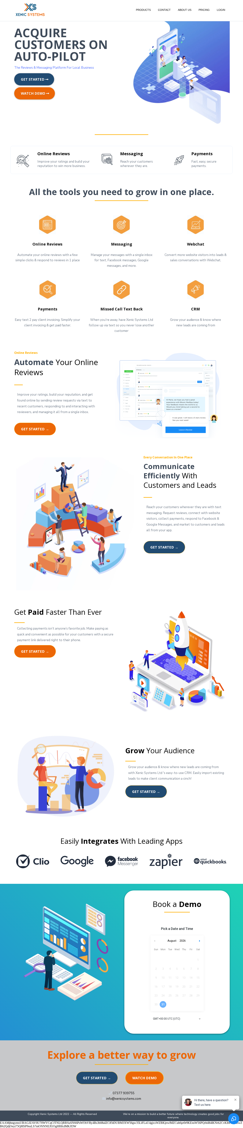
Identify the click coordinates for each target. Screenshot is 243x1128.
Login (221, 9)
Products (143, 9)
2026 (183, 940)
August (171, 940)
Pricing (204, 9)
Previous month (154, 940)
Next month (200, 940)
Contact (164, 9)
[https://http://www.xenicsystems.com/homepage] (30, 9)
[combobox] (177, 1019)
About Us (184, 9)
